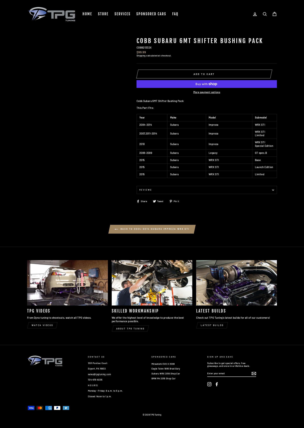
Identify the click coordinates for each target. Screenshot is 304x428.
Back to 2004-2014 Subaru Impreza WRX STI (154, 229)
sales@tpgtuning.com (99, 374)
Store (103, 14)
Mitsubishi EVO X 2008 (163, 363)
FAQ (175, 14)
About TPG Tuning (130, 328)
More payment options (206, 92)
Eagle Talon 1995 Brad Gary (165, 368)
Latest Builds (212, 325)
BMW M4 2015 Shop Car (163, 378)
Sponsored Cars (151, 14)
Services (123, 14)
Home (87, 14)
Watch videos (42, 325)
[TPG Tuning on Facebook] (217, 384)
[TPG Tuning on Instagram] (209, 384)
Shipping (141, 55)
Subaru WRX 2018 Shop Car (165, 373)
